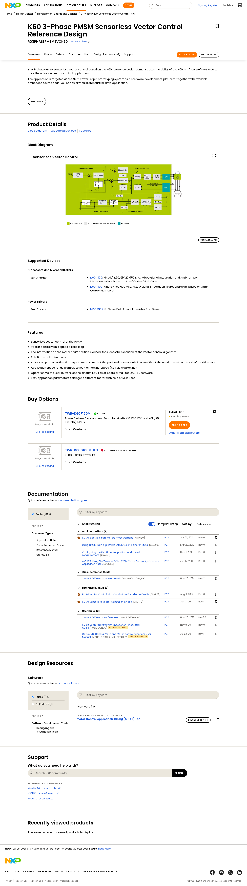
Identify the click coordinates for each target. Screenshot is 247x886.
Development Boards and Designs (57, 13)
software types (68, 683)
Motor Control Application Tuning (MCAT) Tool (109, 719)
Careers (28, 871)
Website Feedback (69, 880)
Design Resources (105, 54)
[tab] (113, 429)
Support (129, 54)
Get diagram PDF (208, 240)
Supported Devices (63, 131)
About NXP (12, 871)
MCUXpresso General (42, 793)
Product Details (54, 54)
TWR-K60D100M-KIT (81, 450)
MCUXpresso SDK (39, 798)
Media (59, 871)
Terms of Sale (36, 880)
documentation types (72, 500)
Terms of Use (20, 880)
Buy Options (186, 54)
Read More (104, 848)
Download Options (198, 720)
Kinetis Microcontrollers (43, 788)
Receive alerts (79, 41)
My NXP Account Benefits (100, 871)
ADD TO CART (179, 425)
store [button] (128, 5)
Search (180, 773)
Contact (72, 871)
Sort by (186, 524)
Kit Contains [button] (77, 429)
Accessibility (51, 880)
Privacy (8, 880)
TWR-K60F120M (78, 413)
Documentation (79, 54)
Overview (34, 54)
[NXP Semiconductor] (13, 5)
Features (85, 131)
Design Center (24, 13)
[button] (228, 5)
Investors (44, 871)
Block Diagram (37, 131)
